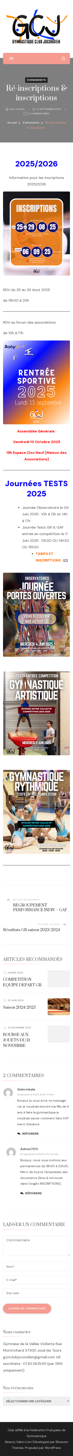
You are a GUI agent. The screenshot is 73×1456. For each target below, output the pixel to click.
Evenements (36, 80)
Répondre (30, 1133)
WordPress (53, 1448)
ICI (65, 560)
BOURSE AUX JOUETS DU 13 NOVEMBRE (16, 1040)
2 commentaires (38, 114)
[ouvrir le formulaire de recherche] (63, 58)
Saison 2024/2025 (19, 1007)
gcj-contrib (17, 109)
